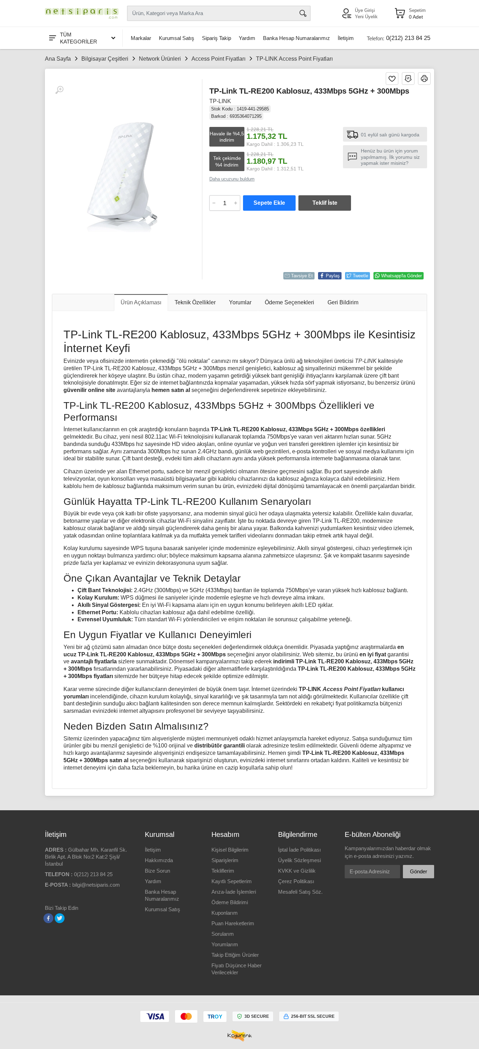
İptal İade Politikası (299, 850)
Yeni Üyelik (366, 16)
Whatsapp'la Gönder (401, 275)
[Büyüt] (59, 90)
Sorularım (222, 934)
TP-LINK (220, 101)
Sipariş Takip (216, 38)
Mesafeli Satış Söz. (300, 892)
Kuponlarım (224, 913)
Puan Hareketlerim (232, 923)
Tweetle (360, 275)
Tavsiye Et (302, 275)
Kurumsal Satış (176, 38)
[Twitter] (60, 918)
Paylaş (333, 275)
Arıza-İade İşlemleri (233, 892)
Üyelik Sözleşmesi (299, 860)
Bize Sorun (157, 871)
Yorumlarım (224, 944)
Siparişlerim (224, 860)
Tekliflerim (222, 871)
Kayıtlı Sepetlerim (231, 881)
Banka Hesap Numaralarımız (296, 38)
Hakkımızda (159, 860)
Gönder (418, 871)
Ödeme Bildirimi (229, 902)
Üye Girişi (365, 10)
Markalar (141, 38)
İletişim (346, 38)
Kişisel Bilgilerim (230, 850)
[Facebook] (48, 918)
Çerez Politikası (296, 881)
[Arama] (303, 13)
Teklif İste (324, 203)
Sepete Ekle (269, 203)
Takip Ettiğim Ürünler (235, 955)
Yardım (247, 38)
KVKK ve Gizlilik (297, 871)
